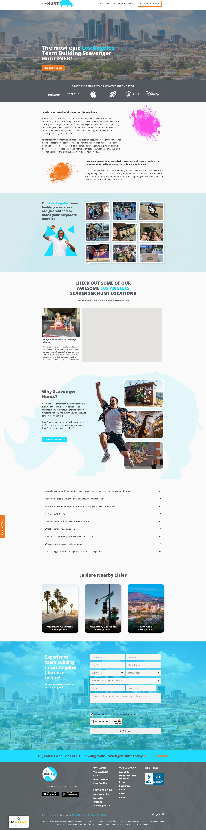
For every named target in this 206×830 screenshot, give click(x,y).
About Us (124, 772)
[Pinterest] (160, 814)
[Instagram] (157, 814)
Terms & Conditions (89, 815)
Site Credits (76, 815)
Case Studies (100, 783)
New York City (101, 794)
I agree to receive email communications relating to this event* (122, 714)
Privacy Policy (102, 815)
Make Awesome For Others (127, 777)
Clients (123, 793)
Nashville (98, 798)
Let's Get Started (125, 731)
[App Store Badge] (50, 793)
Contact (123, 797)
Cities (96, 775)
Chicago (97, 801)
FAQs (122, 789)
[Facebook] (153, 814)
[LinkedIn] (163, 814)
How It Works (100, 779)
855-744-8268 (151, 767)
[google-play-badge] (70, 794)
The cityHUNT (100, 772)
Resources (124, 786)
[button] (127, 322)
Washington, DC (102, 805)
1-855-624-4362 (156, 756)
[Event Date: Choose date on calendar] (158, 688)
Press (122, 782)
